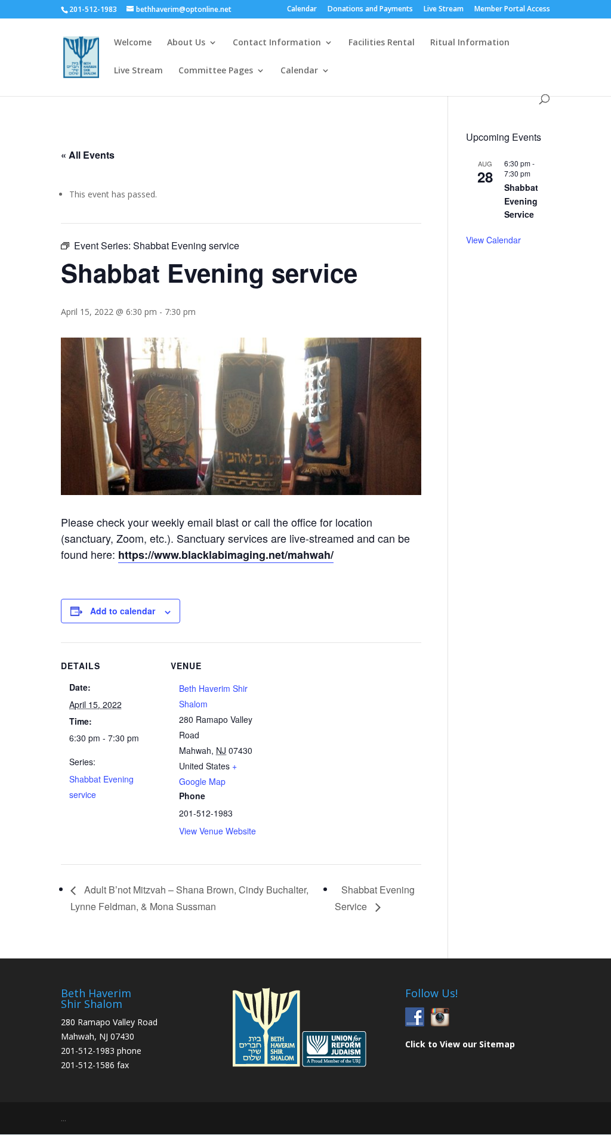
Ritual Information (470, 43)
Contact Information (277, 43)
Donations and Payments (370, 9)
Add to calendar (122, 611)
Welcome (133, 43)
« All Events (88, 155)
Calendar (302, 9)
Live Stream (444, 9)
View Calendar (493, 240)
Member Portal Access (512, 9)
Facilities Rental (381, 43)
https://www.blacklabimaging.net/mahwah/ (226, 554)
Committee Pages (215, 71)
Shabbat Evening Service (521, 200)
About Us (186, 43)
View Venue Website (217, 831)
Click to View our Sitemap (460, 1044)
